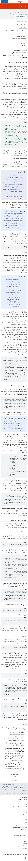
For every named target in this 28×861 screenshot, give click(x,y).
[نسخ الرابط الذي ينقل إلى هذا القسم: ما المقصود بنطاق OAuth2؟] (7, 62)
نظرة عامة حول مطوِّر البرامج (21, 825)
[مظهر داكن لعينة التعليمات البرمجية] (24, 122)
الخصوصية (25, 854)
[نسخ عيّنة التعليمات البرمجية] (26, 122)
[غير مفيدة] (15, 24)
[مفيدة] (17, 24)
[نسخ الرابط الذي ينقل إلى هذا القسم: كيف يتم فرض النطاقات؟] (9, 386)
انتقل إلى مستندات (21, 52)
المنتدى (25, 812)
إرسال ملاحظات (23, 27)
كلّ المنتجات (24, 848)
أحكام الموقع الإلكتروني (17, 854)
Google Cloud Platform (22, 846)
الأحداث (25, 802)
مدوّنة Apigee (24, 829)
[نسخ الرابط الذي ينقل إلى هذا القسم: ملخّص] (21, 724)
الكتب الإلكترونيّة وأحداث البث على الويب (19, 806)
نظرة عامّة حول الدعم (23, 814)
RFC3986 (20, 198)
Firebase (25, 843)
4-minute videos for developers (20, 827)
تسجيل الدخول (4, 1)
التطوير (18, 21)
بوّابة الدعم (25, 819)
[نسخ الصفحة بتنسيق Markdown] (8, 30)
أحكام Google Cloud (7, 854)
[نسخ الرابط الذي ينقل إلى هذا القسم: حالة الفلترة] (19, 636)
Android (25, 839)
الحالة (26, 817)
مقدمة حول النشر (18, 106)
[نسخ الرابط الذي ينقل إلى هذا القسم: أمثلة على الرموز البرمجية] (9, 520)
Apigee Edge (23, 6)
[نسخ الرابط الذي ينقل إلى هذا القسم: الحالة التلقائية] (18, 532)
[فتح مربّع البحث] (9, 2)
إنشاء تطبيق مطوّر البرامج (12, 223)
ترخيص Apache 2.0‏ (23, 787)
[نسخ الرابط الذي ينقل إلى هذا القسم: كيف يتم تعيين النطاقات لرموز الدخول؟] (25, 95)
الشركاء (25, 804)
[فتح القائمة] (25, 1)
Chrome (25, 841)
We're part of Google (22, 799)
